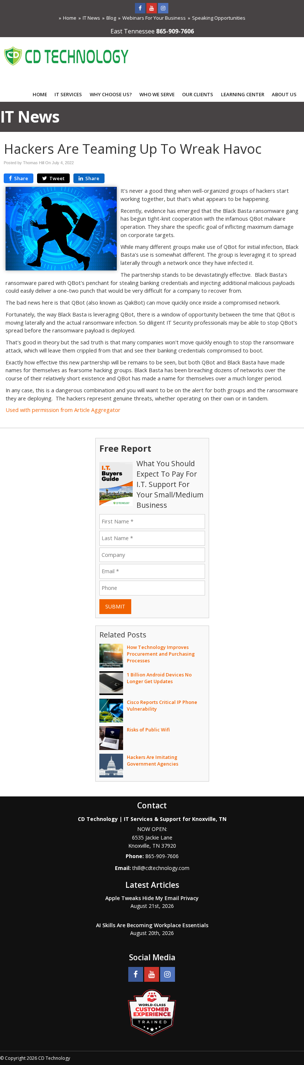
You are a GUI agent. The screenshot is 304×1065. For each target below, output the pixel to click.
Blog (111, 17)
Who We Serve (157, 94)
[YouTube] (151, 8)
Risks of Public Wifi (148, 729)
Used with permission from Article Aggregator (63, 409)
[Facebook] (140, 8)
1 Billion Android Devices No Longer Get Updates (159, 678)
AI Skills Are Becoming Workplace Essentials (152, 925)
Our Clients (197, 94)
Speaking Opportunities (218, 17)
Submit (115, 606)
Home (69, 17)
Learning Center (242, 94)
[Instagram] (163, 8)
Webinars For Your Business (154, 17)
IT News (91, 17)
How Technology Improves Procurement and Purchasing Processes (161, 654)
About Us (284, 94)
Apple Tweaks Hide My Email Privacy (152, 898)
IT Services (68, 94)
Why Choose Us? (111, 94)
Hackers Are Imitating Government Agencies (152, 760)
